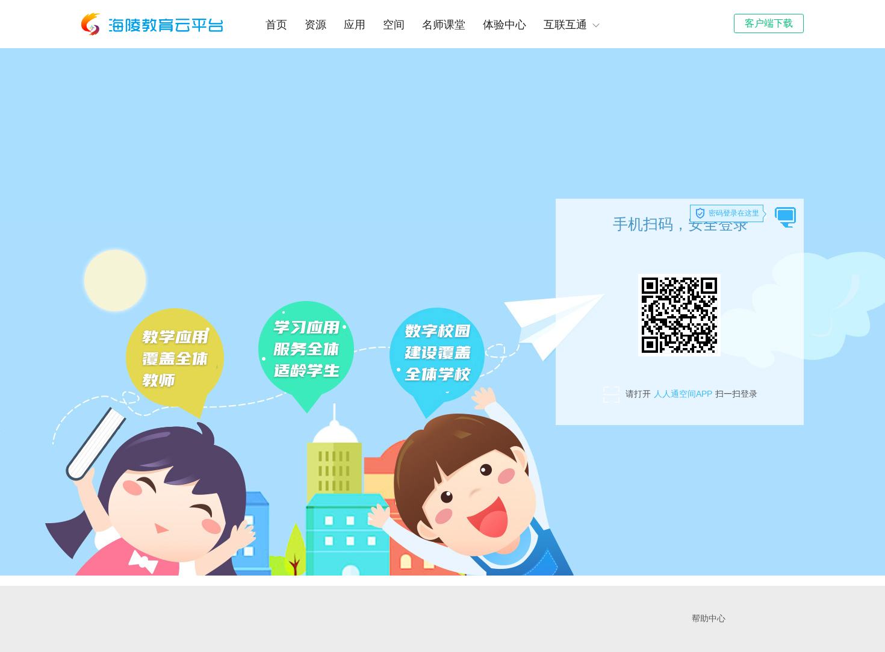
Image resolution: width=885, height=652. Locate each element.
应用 (354, 25)
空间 (394, 25)
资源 (315, 25)
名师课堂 (443, 25)
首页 (276, 25)
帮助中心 (708, 618)
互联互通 (565, 25)
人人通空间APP (683, 394)
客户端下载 (769, 23)
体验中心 (504, 25)
